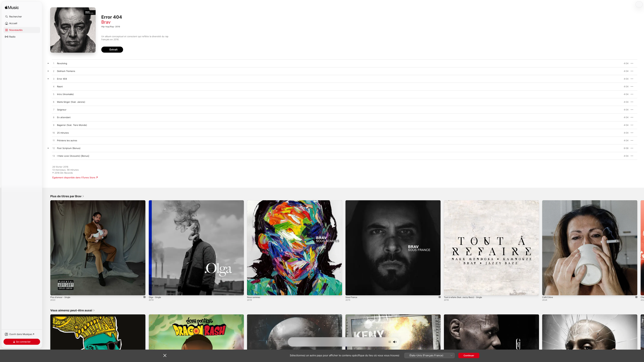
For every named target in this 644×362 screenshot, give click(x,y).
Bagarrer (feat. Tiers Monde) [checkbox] (72, 125)
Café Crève (548, 201)
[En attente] (390, 342)
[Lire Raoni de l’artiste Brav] (53, 86)
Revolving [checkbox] (62, 63)
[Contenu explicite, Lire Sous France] (349, 291)
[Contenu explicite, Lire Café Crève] (546, 291)
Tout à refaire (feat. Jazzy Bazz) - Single (465, 201)
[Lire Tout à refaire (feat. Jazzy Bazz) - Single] (448, 291)
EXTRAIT (624, 63)
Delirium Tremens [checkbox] (66, 71)
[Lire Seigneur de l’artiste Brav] (53, 109)
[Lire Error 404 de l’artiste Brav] (53, 78)
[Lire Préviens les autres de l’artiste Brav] (53, 140)
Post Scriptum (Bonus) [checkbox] (68, 148)
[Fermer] (164, 355)
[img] (12, 8)
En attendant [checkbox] (64, 117)
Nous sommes (254, 201)
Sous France (352, 201)
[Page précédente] (47, 247)
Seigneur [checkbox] (61, 109)
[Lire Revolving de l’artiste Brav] (53, 63)
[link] (67, 196)
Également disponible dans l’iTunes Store (73, 177)
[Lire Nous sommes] (251, 291)
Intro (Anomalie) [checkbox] (65, 94)
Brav (106, 22)
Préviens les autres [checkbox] (67, 140)
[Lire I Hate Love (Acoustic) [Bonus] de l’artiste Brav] (53, 156)
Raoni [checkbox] (60, 86)
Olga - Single (155, 201)
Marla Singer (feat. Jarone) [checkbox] (71, 102)
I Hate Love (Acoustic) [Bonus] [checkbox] (73, 156)
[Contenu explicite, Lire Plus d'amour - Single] (54, 291)
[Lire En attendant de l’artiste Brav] (53, 117)
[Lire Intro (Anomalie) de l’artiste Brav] (53, 94)
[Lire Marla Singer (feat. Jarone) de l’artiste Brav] (53, 102)
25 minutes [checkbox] (63, 132)
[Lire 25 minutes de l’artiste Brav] (53, 132)
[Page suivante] (640, 247)
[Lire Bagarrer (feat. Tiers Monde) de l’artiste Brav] (53, 125)
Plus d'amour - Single (61, 201)
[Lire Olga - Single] (152, 291)
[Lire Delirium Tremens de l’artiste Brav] (53, 71)
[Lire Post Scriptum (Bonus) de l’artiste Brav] (53, 148)
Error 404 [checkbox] (62, 78)
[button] (22, 16)
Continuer (469, 355)
